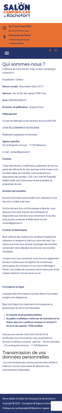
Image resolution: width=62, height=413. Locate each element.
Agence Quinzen (44, 403)
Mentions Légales (40, 408)
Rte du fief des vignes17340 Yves (30, 93)
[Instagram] (56, 49)
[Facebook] (51, 49)
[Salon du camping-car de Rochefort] (16, 9)
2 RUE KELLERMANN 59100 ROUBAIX (20, 127)
